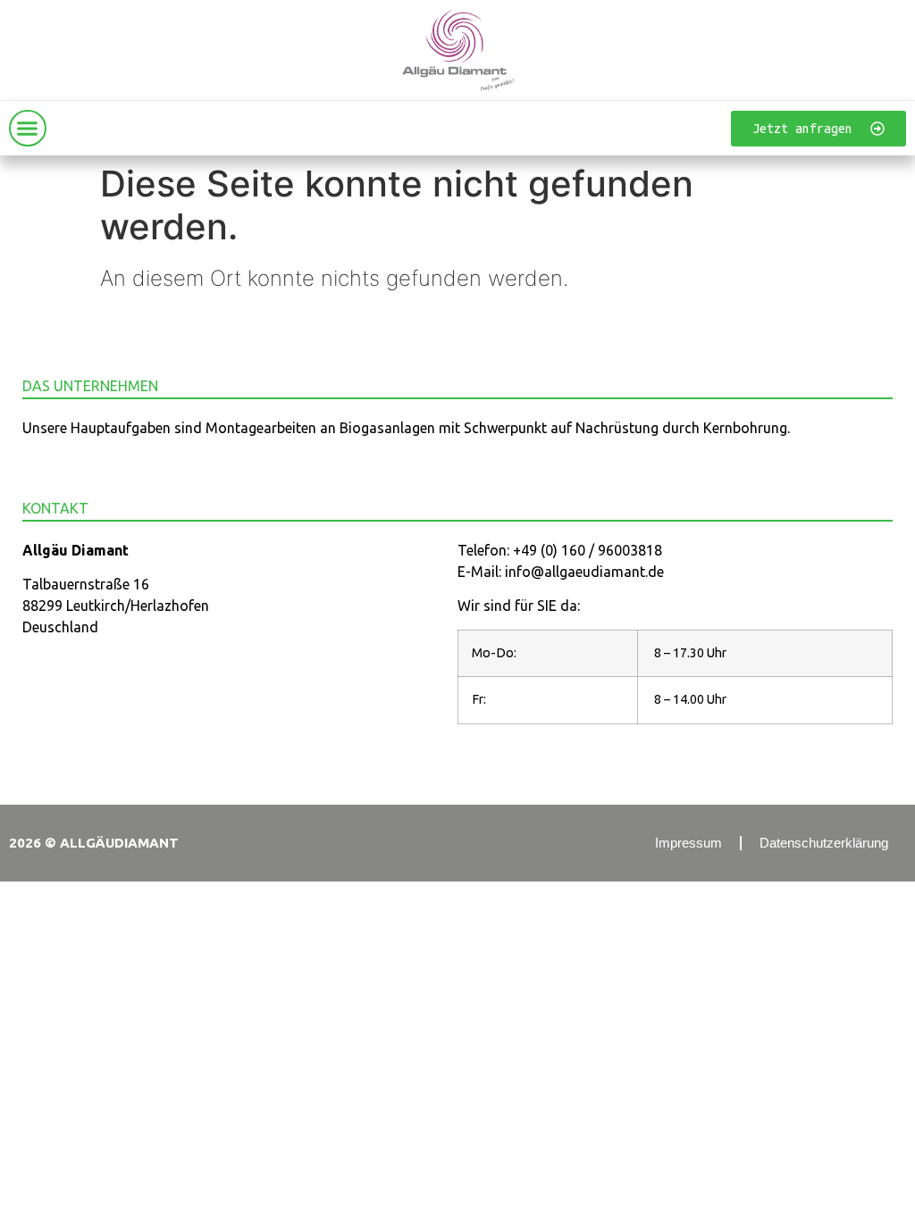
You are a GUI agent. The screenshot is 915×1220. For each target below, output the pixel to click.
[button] (27, 128)
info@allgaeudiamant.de (584, 572)
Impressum (688, 842)
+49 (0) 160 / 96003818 (587, 550)
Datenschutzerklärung (824, 842)
